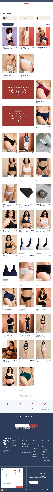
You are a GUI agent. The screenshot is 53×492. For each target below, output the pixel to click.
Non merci (4, 486)
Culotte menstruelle (45, 454)
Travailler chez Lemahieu (24, 450)
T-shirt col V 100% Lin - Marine (24, 154)
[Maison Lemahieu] (26, 3)
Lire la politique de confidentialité (6, 483)
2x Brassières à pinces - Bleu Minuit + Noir (7, 283)
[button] (47, 4)
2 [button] (23, 396)
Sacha (3, 74)
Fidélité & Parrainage (36, 442)
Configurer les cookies (36, 453)
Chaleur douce (22, 47)
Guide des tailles (35, 456)
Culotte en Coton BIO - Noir (7, 154)
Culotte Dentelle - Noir (23, 309)
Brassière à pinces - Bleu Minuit (24, 231)
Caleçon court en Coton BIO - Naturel (7, 75)
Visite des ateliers (25, 448)
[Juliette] (26, 193)
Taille (24, 24)
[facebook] (40, 489)
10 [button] (32, 396)
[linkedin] (45, 489)
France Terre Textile (25, 446)
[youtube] (47, 489)
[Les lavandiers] (43, 142)
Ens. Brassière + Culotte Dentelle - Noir (6, 362)
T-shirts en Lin (44, 442)
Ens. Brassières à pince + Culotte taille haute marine (23, 362)
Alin (3, 334)
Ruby (3, 47)
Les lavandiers (38, 152)
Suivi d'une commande (36, 444)
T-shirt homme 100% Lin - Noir (24, 335)
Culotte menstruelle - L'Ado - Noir (7, 49)
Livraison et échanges (36, 445)
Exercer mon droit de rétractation (35, 447)
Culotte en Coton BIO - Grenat (40, 102)
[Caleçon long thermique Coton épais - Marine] (43, 36)
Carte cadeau (34, 454)
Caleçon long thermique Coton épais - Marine (42, 48)
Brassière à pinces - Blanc (40, 231)
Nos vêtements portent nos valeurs (25, 444)
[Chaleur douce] (26, 36)
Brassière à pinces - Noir (6, 231)
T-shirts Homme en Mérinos (45, 444)
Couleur (17, 24)
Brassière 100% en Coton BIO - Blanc (24, 179)
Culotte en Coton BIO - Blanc (24, 75)
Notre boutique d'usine (16, 447)
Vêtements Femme (45, 449)
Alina (20, 152)
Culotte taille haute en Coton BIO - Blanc (24, 283)
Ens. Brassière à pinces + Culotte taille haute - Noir (40, 336)
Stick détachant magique (40, 154)
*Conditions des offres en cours (36, 450)
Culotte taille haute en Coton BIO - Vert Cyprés (23, 388)
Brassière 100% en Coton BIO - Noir (7, 179)
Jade (20, 74)
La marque (14, 440)
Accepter (19, 486)
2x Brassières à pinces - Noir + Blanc (41, 257)
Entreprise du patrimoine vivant (25, 441)
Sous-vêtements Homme (45, 458)
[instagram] (42, 489)
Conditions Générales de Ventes (7, 490)
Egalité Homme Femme (26, 452)
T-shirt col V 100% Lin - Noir (40, 309)
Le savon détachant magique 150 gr (42, 205)
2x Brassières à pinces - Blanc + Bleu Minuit (24, 257)
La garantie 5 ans (15, 442)
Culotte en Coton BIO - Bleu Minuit (40, 128)
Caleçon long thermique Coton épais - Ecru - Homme (25, 49)
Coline (3, 255)
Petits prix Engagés (45, 440)
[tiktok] (50, 489)
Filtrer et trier (8, 24)
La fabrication (14, 444)
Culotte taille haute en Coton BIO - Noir (41, 283)
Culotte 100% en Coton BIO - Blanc (7, 206)
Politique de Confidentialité (26, 490)
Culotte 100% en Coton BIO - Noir (41, 179)
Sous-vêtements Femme (45, 451)
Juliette (3, 178)
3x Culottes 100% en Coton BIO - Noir (24, 206)
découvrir (34, 482)
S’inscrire (33, 425)
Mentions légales (18, 490)
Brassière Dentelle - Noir (6, 257)
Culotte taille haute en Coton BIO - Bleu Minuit (7, 309)
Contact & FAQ (35, 440)
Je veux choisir (12, 486)
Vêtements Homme (45, 456)
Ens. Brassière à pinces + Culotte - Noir (6, 388)
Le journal (14, 445)
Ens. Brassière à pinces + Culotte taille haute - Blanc (40, 362)
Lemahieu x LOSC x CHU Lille (46, 461)
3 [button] (26, 396)
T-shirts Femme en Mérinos (45, 447)
